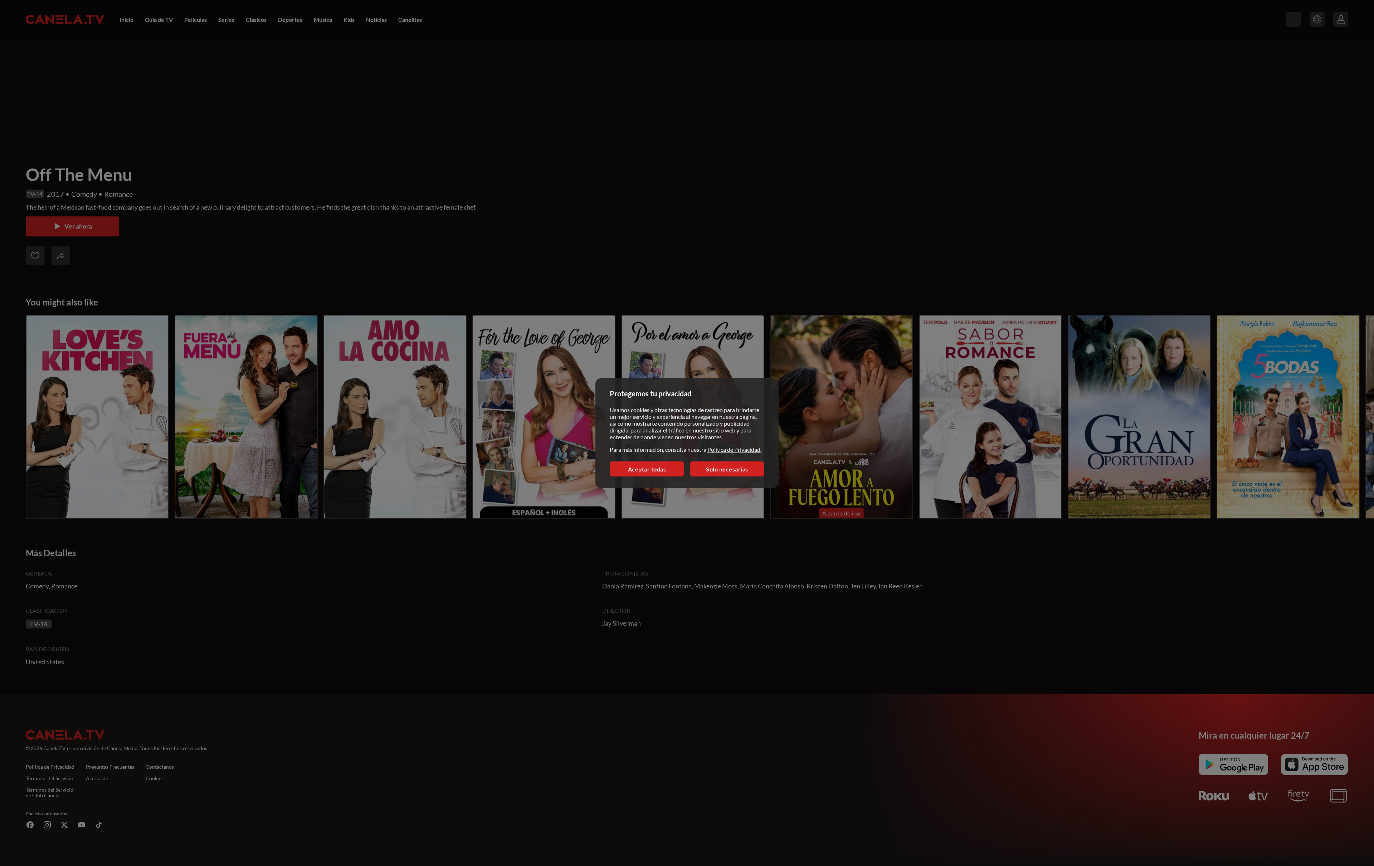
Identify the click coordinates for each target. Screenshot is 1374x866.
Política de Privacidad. (734, 449)
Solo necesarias (727, 469)
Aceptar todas (647, 469)
